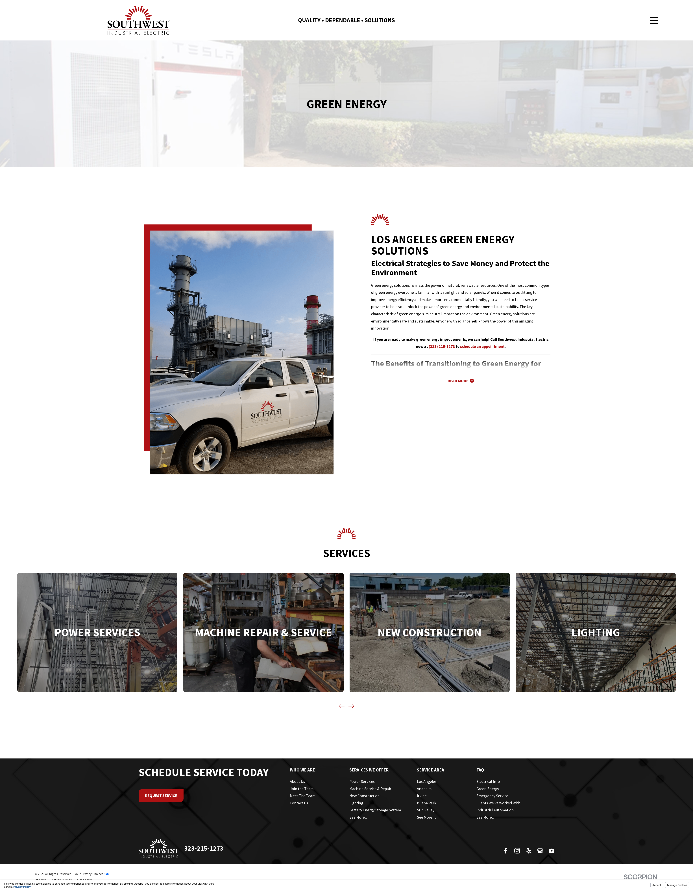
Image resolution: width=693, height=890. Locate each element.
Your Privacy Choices (89, 874)
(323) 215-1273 (442, 346)
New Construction (364, 795)
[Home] (138, 20)
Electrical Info (488, 781)
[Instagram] (517, 851)
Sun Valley (425, 809)
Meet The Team (302, 795)
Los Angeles (427, 781)
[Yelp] (528, 851)
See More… (359, 817)
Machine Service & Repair (370, 788)
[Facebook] (505, 851)
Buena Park (426, 802)
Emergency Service (492, 795)
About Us (297, 781)
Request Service (161, 795)
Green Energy (487, 788)
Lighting (356, 802)
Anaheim (424, 788)
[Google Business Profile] (540, 851)
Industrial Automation (495, 809)
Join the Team (302, 788)
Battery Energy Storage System (375, 809)
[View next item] (351, 706)
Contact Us (299, 802)
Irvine (422, 795)
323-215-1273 (203, 848)
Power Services (362, 781)
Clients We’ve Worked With (498, 802)
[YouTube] (551, 851)
